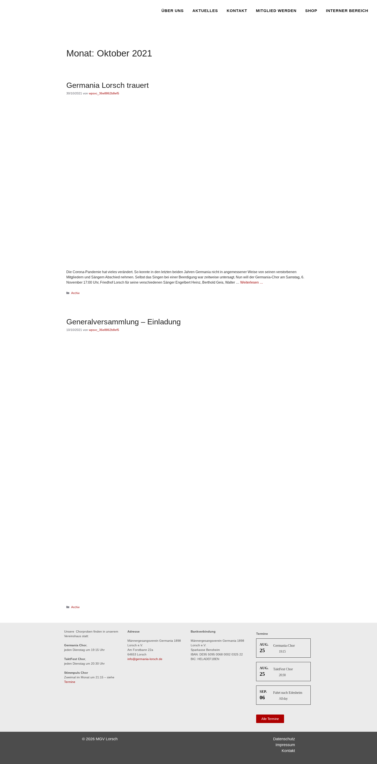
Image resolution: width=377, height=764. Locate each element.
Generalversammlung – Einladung (123, 321)
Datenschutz (284, 739)
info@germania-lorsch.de (144, 659)
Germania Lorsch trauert (107, 85)
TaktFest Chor (283, 669)
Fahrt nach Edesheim (287, 692)
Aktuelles (205, 11)
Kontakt (237, 11)
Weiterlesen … (251, 282)
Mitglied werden (276, 11)
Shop (311, 11)
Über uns (172, 11)
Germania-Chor (284, 645)
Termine (69, 682)
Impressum (285, 745)
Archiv (75, 293)
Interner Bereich (347, 11)
